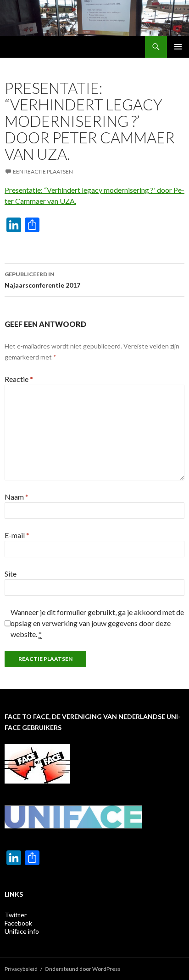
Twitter (16, 915)
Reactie (19, 379)
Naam (16, 496)
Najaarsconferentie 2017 (42, 280)
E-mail (17, 535)
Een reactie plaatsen (43, 171)
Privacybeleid (21, 968)
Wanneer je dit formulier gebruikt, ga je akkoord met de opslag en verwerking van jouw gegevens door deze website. (97, 623)
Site (11, 573)
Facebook (18, 923)
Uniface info (22, 931)
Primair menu (178, 47)
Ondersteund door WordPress (82, 968)
